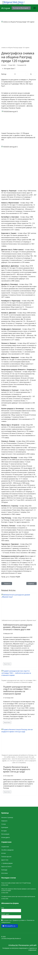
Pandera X (18, 938)
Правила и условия (19, 920)
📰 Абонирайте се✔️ (9, 926)
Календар (4, 870)
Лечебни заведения (7, 850)
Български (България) (21, 8)
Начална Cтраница (7, 817)
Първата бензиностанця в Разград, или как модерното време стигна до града (16, 769)
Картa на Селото (6, 866)
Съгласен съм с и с (17, 921)
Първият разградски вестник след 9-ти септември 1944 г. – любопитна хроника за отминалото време (17, 690)
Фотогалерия (5, 834)
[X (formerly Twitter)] (30, 74)
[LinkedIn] (35, 74)
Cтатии (3, 824)
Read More (7, 664)
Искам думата (5, 837)
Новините (4, 821)
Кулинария (4, 827)
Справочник (5, 846)
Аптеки (3, 853)
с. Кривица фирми (7, 863)
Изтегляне (4, 873)
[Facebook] (26, 74)
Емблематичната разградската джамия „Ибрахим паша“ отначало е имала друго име (17, 627)
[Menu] (34, 8)
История (3, 65)
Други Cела (4, 860)
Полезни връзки (6, 856)
